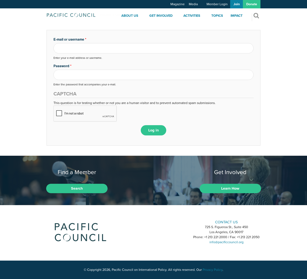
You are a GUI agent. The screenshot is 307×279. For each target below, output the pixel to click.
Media (193, 4)
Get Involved (161, 16)
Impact (236, 16)
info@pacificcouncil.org (226, 242)
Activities (191, 16)
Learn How (230, 188)
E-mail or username (69, 39)
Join (236, 4)
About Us (129, 16)
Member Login (217, 4)
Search (77, 188)
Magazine (177, 4)
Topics (217, 16)
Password (62, 65)
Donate (251, 4)
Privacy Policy (212, 270)
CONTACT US (226, 222)
